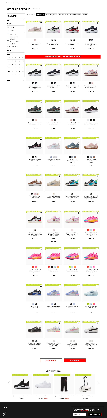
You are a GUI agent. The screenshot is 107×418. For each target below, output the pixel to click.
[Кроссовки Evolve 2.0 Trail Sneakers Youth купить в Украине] (53, 109)
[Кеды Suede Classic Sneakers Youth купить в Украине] (34, 182)
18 (22, 75)
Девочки (20, 2)
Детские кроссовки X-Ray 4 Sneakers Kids (53, 43)
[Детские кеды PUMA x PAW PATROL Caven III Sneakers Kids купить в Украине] (72, 219)
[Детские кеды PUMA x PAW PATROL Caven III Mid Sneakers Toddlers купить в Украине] (34, 219)
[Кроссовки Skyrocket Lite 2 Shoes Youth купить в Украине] (34, 145)
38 (12, 75)
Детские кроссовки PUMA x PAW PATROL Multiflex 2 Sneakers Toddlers (91, 198)
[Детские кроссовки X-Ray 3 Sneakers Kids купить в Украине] (72, 292)
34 (22, 68)
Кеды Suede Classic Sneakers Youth (35, 197)
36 (19, 71)
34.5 (9, 71)
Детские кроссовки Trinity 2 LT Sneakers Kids (53, 160)
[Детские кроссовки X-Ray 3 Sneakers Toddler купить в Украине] (34, 292)
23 (22, 57)
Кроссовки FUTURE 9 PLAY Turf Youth (53, 270)
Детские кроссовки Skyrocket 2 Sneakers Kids (91, 123)
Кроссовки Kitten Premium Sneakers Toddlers (72, 161)
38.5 (16, 75)
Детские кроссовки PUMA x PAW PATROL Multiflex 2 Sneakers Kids (72, 198)
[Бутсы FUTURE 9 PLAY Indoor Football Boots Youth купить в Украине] (34, 256)
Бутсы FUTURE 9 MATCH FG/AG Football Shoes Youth (91, 271)
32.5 (16, 68)
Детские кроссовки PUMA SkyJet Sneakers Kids (34, 344)
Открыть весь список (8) (13, 46)
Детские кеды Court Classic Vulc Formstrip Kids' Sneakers (72, 345)
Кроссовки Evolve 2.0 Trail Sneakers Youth (53, 123)
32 (12, 68)
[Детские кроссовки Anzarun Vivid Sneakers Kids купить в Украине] (91, 29)
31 (22, 64)
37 (22, 71)
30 (19, 64)
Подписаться (95, 414)
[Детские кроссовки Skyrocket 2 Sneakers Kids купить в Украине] (91, 109)
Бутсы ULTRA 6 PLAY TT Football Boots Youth (72, 270)
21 (15, 57)
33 (19, 68)
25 (12, 61)
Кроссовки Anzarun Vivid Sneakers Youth (53, 86)
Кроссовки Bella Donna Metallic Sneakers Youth (53, 197)
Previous (8, 383)
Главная (8, 2)
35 (12, 71)
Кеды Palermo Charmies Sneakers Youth (34, 43)
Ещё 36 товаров (51, 360)
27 (19, 61)
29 (15, 64)
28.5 (12, 64)
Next (98, 383)
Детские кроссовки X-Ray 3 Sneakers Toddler (34, 307)
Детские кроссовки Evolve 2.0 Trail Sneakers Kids (91, 86)
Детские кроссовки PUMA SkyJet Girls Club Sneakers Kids (53, 345)
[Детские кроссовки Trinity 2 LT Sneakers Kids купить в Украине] (53, 145)
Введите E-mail (77, 414)
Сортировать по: (30, 14)
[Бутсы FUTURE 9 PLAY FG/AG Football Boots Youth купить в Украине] (91, 219)
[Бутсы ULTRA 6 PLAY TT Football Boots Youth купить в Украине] (72, 256)
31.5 (9, 68)
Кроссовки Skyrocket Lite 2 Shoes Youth (34, 160)
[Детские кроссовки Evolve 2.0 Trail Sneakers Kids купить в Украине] (91, 72)
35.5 (16, 71)
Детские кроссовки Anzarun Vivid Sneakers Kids (91, 44)
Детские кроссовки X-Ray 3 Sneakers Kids (72, 307)
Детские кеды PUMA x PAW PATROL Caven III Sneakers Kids (72, 234)
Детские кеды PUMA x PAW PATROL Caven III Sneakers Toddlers (53, 234)
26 (15, 61)
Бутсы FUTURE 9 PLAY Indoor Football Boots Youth (35, 271)
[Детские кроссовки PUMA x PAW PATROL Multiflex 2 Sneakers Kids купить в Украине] (72, 182)
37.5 (9, 75)
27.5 (23, 61)
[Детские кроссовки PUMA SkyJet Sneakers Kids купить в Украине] (34, 329)
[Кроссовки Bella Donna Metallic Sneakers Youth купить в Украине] (53, 182)
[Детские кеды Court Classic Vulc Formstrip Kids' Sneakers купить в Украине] (72, 329)
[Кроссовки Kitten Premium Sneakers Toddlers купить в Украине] (72, 145)
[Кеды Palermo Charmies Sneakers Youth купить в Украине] (34, 29)
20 (12, 57)
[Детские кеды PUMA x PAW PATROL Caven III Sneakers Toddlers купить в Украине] (53, 219)
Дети (14, 2)
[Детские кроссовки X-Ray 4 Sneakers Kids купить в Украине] (53, 29)
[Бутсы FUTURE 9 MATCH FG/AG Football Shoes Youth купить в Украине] (91, 256)
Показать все (74, 360)
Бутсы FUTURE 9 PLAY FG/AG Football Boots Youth (91, 234)
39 (19, 75)
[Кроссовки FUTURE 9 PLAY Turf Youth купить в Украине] (53, 256)
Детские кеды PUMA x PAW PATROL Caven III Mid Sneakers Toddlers (35, 234)
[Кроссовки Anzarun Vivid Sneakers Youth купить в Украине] (53, 72)
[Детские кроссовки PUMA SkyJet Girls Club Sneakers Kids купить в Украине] (53, 329)
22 (19, 57)
